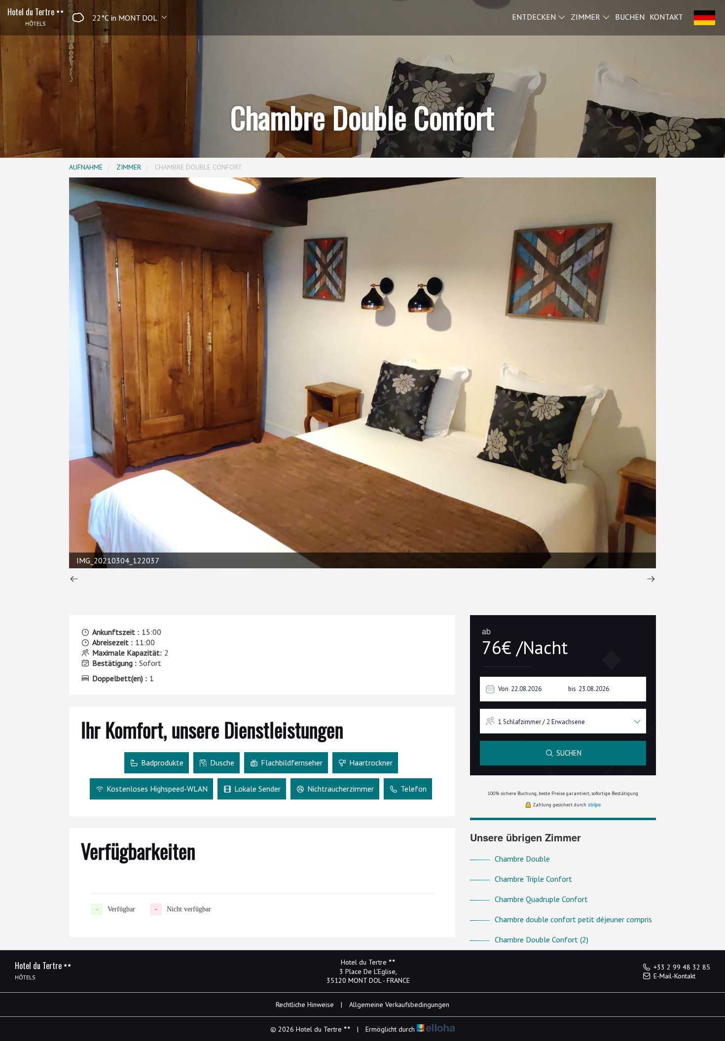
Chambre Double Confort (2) (541, 939)
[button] (116, 17)
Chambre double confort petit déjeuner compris (573, 919)
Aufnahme (86, 167)
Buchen (630, 16)
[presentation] (74, 579)
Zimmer (586, 16)
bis (572, 689)
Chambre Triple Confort (533, 879)
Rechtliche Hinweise (305, 1004)
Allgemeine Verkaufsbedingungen (399, 1004)
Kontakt (666, 16)
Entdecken (535, 16)
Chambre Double (522, 859)
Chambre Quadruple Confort (541, 899)
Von (503, 689)
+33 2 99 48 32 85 (681, 967)
